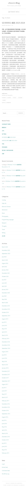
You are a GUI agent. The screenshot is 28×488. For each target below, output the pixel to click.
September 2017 (6, 381)
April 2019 (4, 332)
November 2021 (6, 273)
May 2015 (4, 449)
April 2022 (4, 266)
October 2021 (5, 276)
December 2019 (6, 306)
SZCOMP (20, 97)
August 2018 (5, 351)
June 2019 (4, 325)
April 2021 (4, 286)
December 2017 (6, 371)
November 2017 (6, 374)
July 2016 (4, 420)
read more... (5, 93)
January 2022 (5, 270)
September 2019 (6, 315)
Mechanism (4, 210)
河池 (3, 144)
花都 (3, 153)
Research (4, 223)
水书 (3, 130)
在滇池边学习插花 (6, 124)
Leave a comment (6, 102)
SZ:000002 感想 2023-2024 (13, 22)
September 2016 (6, 413)
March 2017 (5, 397)
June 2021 (4, 283)
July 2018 (4, 355)
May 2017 (4, 394)
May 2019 (4, 328)
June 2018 (4, 358)
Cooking (4, 200)
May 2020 (4, 299)
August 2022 (5, 263)
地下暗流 (4, 134)
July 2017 (4, 387)
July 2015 (4, 443)
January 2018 (5, 368)
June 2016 (4, 423)
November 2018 (6, 345)
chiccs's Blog (14, 3)
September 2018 (6, 348)
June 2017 (4, 391)
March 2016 (5, 433)
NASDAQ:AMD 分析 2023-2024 (9, 140)
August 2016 (5, 417)
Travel (3, 229)
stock (14, 97)
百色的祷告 (4, 147)
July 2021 (4, 279)
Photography (5, 216)
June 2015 (4, 446)
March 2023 (5, 260)
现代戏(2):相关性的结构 (7, 150)
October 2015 (5, 440)
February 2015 (5, 453)
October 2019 (5, 312)
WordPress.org (5, 474)
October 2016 (5, 410)
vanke (4, 100)
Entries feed (5, 467)
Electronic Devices (6, 206)
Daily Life (4, 203)
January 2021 (5, 289)
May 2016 (4, 427)
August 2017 (5, 384)
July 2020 (4, 296)
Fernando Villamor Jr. (19, 485)
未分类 (3, 236)
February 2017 (5, 400)
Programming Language (8, 219)
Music (3, 213)
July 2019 (4, 322)
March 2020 (5, 302)
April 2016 (4, 430)
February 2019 (5, 338)
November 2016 (6, 407)
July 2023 (4, 256)
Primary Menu (14, 12)
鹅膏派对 (4, 127)
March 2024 (5, 247)
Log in (3, 464)
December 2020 (6, 292)
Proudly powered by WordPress (14, 483)
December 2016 (6, 404)
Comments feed (6, 470)
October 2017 (5, 377)
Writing (3, 232)
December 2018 (6, 342)
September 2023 (6, 253)
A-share (9, 97)
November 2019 (6, 309)
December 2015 (6, 436)
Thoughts (10, 95)
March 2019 (5, 335)
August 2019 (5, 319)
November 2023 (6, 250)
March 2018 (5, 364)
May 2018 (4, 361)
